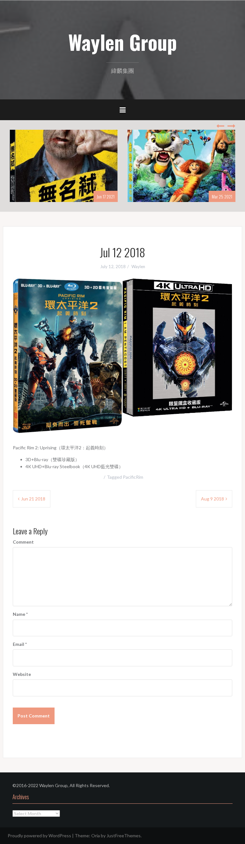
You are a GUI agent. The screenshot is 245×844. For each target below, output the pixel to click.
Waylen (138, 266)
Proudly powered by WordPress (39, 835)
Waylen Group (122, 42)
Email (20, 644)
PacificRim (133, 477)
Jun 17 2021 (106, 196)
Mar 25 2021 (222, 196)
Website (22, 674)
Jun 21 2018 (33, 498)
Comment (23, 542)
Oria (95, 835)
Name (20, 614)
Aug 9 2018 (212, 498)
